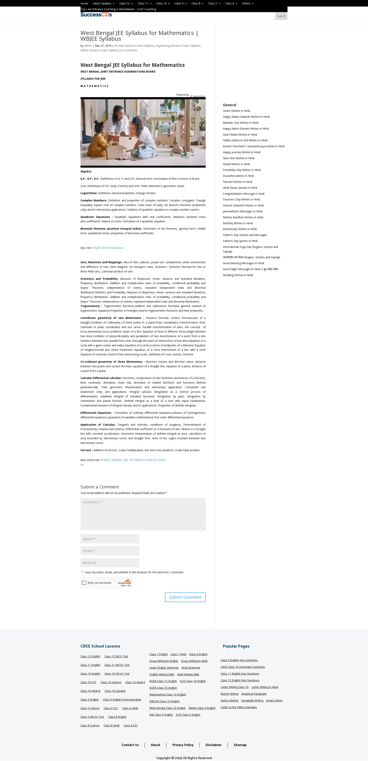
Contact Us (130, 745)
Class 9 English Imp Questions (239, 660)
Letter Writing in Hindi (264, 687)
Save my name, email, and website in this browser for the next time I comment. (134, 572)
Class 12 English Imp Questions (240, 680)
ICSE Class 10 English (193, 681)
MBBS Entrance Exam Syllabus (99, 50)
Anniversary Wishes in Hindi (240, 229)
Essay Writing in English (164, 661)
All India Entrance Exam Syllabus (134, 45)
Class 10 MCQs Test (117, 673)
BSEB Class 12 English (163, 681)
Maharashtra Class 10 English (168, 694)
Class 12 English (90, 656)
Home (84, 3)
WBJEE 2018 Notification (108, 248)
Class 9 (179, 3)
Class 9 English (89, 699)
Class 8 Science (89, 725)
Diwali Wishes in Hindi (236, 164)
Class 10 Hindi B (90, 691)
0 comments (129, 50)
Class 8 (195, 3)
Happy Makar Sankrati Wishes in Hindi (246, 116)
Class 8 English (117, 717)
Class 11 (143, 3)
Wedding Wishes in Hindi (238, 275)
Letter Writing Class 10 (235, 687)
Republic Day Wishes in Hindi (240, 122)
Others (246, 3)
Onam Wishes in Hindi (236, 110)
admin (88, 45)
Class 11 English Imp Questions (240, 673)
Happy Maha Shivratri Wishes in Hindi (246, 128)
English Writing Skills (162, 674)
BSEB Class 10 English (163, 688)
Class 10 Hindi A (135, 682)
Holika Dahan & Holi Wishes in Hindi (245, 140)
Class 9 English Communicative (122, 699)
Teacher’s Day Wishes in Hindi (241, 199)
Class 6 (229, 3)
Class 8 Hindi (111, 725)
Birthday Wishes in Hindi (238, 223)
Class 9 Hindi (130, 708)
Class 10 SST (88, 682)
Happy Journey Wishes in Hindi (241, 152)
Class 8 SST (131, 725)
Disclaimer (213, 745)
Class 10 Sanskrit (115, 691)
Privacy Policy (183, 745)
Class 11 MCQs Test (117, 665)
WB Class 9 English (161, 714)
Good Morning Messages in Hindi (243, 263)
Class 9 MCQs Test (92, 717)
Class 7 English (159, 654)
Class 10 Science (111, 682)
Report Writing (229, 694)
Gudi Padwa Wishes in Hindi (240, 134)
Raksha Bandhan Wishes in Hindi (243, 217)
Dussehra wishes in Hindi (238, 176)
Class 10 (161, 3)
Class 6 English (198, 654)
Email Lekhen (274, 700)
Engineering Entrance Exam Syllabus (178, 45)
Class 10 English (90, 673)
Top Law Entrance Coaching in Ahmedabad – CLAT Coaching (118, 9)
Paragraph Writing (252, 700)
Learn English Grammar (164, 667)
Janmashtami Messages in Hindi (242, 211)
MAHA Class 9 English (202, 708)
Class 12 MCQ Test (116, 656)
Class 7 (212, 3)
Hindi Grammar (191, 667)
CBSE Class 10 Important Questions (243, 667)
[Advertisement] (255, 66)
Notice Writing (229, 700)
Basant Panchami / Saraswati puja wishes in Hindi (253, 146)
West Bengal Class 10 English (168, 708)
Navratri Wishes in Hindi (237, 182)
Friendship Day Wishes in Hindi (242, 170)
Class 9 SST (111, 708)
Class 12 (124, 3)
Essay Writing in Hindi (194, 661)
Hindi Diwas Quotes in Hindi (240, 187)
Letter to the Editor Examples (239, 707)
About (155, 745)
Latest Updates (101, 3)
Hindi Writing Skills (188, 674)
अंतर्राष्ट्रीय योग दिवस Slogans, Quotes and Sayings (251, 257)
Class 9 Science (89, 708)
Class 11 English (90, 665)
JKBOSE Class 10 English (165, 701)
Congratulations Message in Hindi (243, 193)
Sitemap (240, 745)
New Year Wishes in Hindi (238, 158)
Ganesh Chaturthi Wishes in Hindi (243, 205)
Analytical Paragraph (254, 694)
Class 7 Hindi (178, 654)
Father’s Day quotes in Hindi (240, 241)
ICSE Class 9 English (188, 714)
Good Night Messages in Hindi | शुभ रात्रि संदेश (250, 269)
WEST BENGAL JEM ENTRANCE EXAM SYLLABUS (135, 460)
